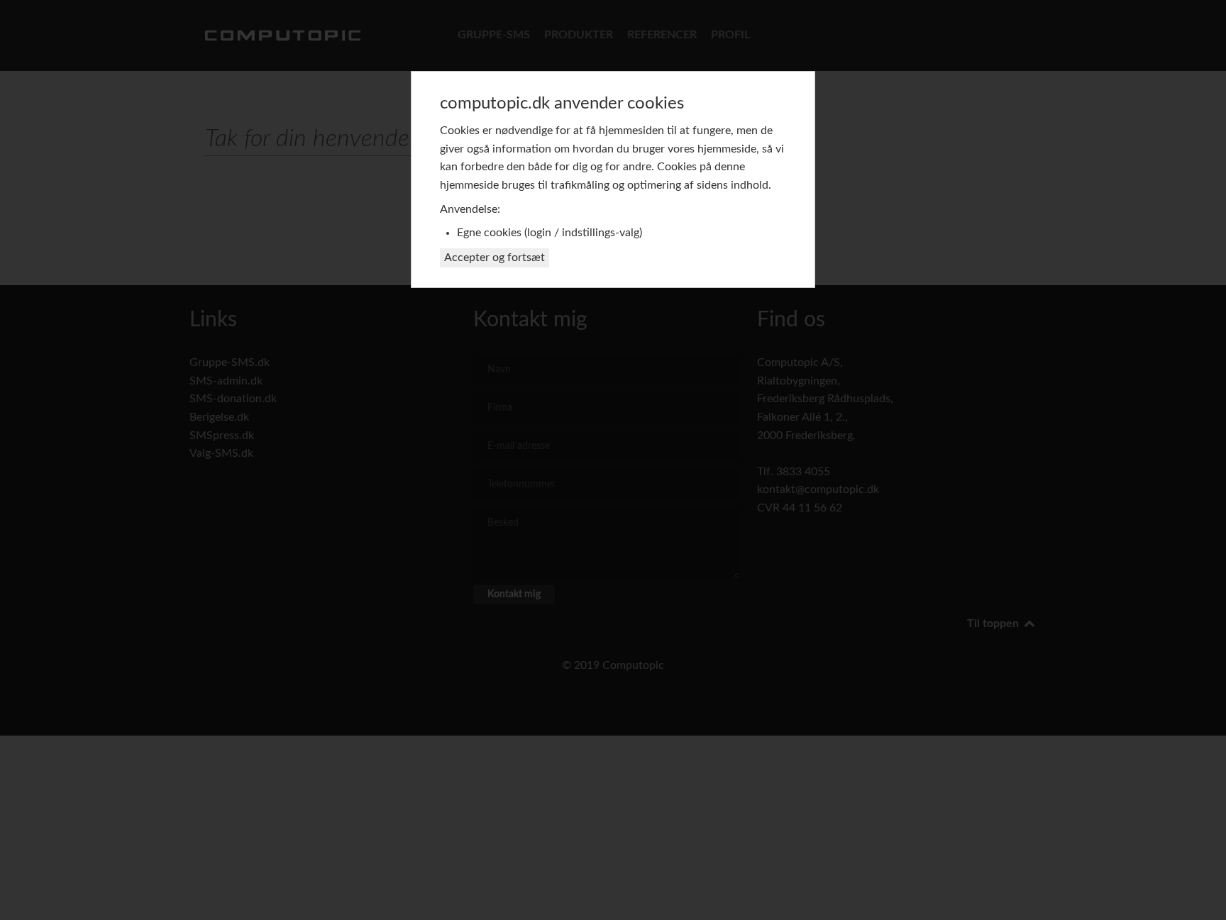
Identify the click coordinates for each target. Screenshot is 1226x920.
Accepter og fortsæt (494, 257)
